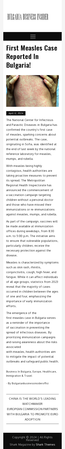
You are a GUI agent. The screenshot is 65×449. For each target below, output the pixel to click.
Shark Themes (45, 444)
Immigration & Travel (19, 375)
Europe (37, 371)
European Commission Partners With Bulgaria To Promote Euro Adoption (32, 414)
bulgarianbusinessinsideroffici (30, 383)
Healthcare (49, 371)
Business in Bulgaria (18, 371)
